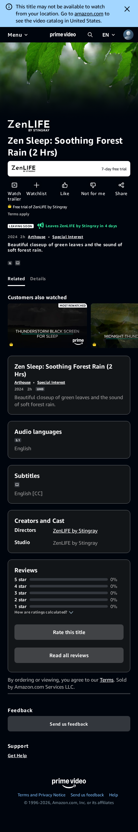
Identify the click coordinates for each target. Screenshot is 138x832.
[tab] (16, 278)
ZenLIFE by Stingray (75, 530)
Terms (107, 679)
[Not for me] (93, 185)
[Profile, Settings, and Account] (128, 34)
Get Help (17, 755)
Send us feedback (87, 794)
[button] (43, 612)
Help (113, 794)
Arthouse (36, 236)
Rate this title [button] (69, 632)
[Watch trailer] (14, 185)
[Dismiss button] (127, 9)
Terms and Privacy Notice (41, 794)
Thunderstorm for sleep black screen (47, 325)
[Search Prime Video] (90, 34)
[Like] (64, 185)
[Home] (63, 34)
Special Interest (67, 236)
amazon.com (88, 13)
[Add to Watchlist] (36, 185)
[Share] (121, 185)
